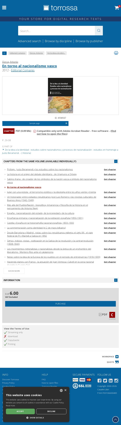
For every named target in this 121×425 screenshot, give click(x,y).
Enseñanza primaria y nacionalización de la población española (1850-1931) (45, 217)
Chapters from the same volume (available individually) (40, 161)
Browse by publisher (89, 41)
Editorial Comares (23, 70)
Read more (10, 405)
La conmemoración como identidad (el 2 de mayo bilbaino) (36, 227)
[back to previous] (4, 53)
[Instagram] (116, 381)
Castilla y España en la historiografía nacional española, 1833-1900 (40, 222)
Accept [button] (20, 411)
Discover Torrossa (10, 379)
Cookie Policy (8, 386)
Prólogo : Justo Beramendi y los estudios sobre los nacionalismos (40, 169)
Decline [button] (51, 411)
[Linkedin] (110, 381)
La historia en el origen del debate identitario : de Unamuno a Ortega (41, 174)
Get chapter (110, 169)
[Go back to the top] (115, 419)
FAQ (44, 379)
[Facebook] (99, 381)
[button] (99, 30)
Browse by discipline (58, 41)
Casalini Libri (103, 389)
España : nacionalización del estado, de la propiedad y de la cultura (40, 213)
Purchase (60, 303)
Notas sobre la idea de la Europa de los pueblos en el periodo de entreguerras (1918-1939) (53, 256)
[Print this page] (116, 53)
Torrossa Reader (49, 386)
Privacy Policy (8, 382)
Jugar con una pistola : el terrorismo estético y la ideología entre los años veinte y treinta (51, 192)
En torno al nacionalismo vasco (29, 65)
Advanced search (29, 41)
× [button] (65, 390)
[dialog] (36, 404)
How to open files (50, 382)
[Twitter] (105, 381)
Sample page (34, 123)
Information (12, 280)
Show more (14, 271)
